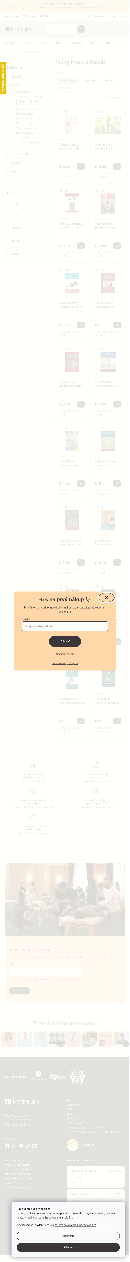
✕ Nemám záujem (64, 654)
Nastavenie (66, 1235)
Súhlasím (66, 1247)
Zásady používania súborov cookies (73, 1225)
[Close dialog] (105, 597)
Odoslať (63, 641)
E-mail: (25, 618)
